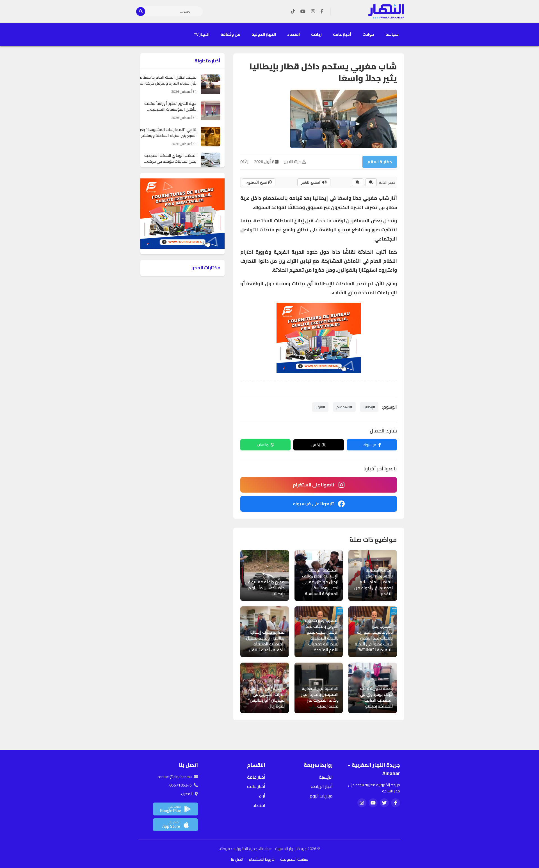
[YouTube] (302, 11)
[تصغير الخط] (371, 182)
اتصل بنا (237, 859)
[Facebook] (322, 11)
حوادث (368, 34)
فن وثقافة (230, 34)
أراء (262, 796)
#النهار (320, 407)
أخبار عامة (342, 34)
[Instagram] (313, 11)
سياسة (392, 34)
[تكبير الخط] (357, 182)
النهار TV (201, 34)
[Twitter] (384, 802)
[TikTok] (293, 11)
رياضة (316, 34)
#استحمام (344, 407)
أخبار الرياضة (322, 786)
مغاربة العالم (379, 162)
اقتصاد (293, 34)
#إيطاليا (369, 407)
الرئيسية (326, 777)
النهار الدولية (264, 34)
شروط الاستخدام (262, 859)
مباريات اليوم (321, 796)
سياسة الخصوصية (294, 859)
